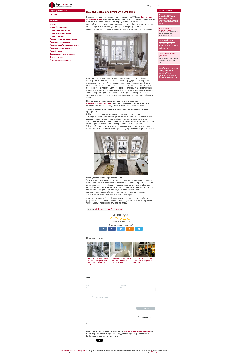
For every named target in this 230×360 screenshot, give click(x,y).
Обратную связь (156, 352)
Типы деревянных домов (60, 42)
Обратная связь (164, 6)
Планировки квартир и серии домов (73, 350)
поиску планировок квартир (137, 331)
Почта (124, 285)
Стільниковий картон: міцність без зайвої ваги (167, 41)
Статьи (177, 6)
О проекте (151, 6)
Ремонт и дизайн (56, 57)
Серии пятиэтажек (57, 36)
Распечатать (116, 209)
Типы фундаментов (58, 51)
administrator (100, 209)
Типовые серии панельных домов (63, 39)
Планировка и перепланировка (62, 54)
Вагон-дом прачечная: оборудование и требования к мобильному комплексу (168, 68)
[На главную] (61, 5)
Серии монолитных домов (60, 33)
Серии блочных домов (59, 27)
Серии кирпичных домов (60, 30)
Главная (132, 6)
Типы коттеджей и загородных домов (64, 45)
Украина (53, 14)
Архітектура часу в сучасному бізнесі (165, 29)
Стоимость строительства (60, 60)
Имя (88, 285)
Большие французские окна (98, 103)
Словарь (141, 6)
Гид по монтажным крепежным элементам (167, 16)
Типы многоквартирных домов (62, 48)
